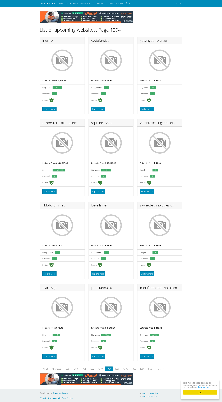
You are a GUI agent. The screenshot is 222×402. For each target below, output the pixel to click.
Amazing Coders (60, 393)
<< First (44, 369)
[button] (128, 3)
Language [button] (119, 3)
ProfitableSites (47, 3)
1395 (117, 369)
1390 (75, 369)
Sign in (178, 3)
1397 (134, 369)
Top (66, 3)
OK (200, 392)
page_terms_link (149, 396)
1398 (142, 369)
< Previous (56, 369)
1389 (67, 369)
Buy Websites (97, 3)
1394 (109, 369)
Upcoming (74, 3)
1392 (92, 369)
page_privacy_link (150, 393)
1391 (83, 369)
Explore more (49, 109)
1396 (125, 369)
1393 (100, 369)
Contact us (109, 3)
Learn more (203, 387)
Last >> (161, 369)
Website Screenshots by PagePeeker (56, 398)
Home (61, 3)
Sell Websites (85, 3)
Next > (151, 369)
